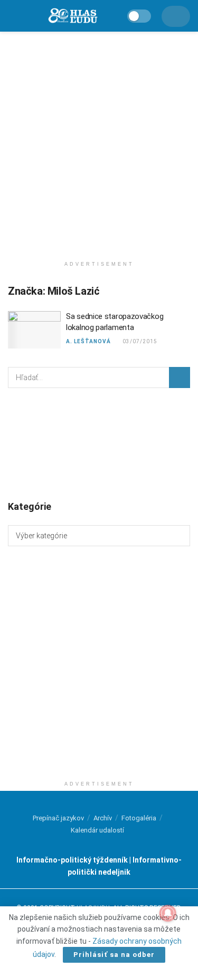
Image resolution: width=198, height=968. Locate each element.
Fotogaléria (138, 818)
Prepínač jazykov (58, 818)
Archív (102, 818)
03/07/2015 (139, 341)
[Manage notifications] (167, 913)
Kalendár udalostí (97, 830)
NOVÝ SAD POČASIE (99, 443)
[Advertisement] (99, 141)
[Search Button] (179, 377)
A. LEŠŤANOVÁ (88, 341)
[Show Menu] (13, 16)
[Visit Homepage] (72, 16)
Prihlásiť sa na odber (114, 955)
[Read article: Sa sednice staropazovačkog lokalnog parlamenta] (34, 330)
